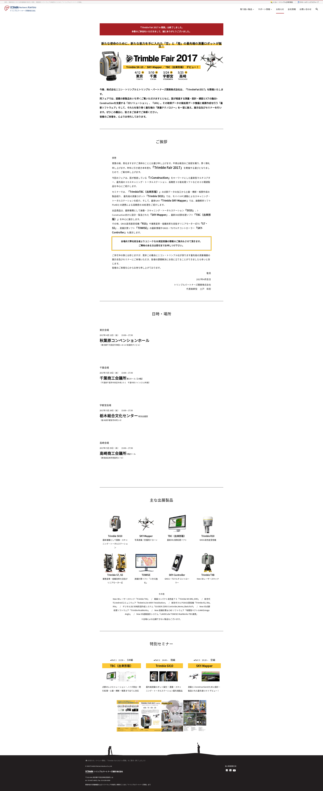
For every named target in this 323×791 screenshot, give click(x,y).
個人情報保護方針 (230, 766)
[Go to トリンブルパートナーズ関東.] (85, 760)
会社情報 (292, 9)
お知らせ (280, 9)
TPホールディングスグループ (309, 2)
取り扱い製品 (246, 9)
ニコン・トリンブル (279, 2)
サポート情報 (264, 9)
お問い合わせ (306, 9)
